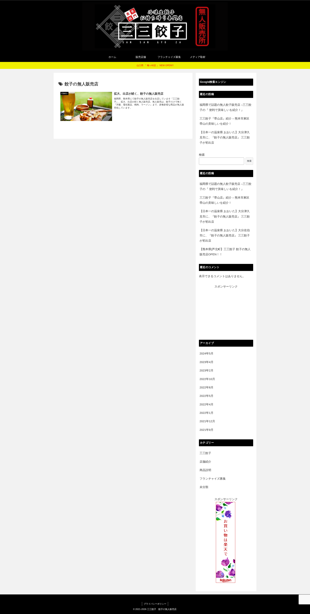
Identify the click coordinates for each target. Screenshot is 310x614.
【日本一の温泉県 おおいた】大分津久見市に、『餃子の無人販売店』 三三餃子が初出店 (225, 137)
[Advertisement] (226, 312)
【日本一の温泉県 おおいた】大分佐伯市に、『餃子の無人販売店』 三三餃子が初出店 (225, 235)
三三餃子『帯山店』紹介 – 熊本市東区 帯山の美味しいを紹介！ (224, 121)
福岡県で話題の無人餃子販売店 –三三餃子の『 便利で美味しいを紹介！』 (225, 107)
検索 (202, 154)
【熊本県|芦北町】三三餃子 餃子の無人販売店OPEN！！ (225, 252)
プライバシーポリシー (155, 604)
